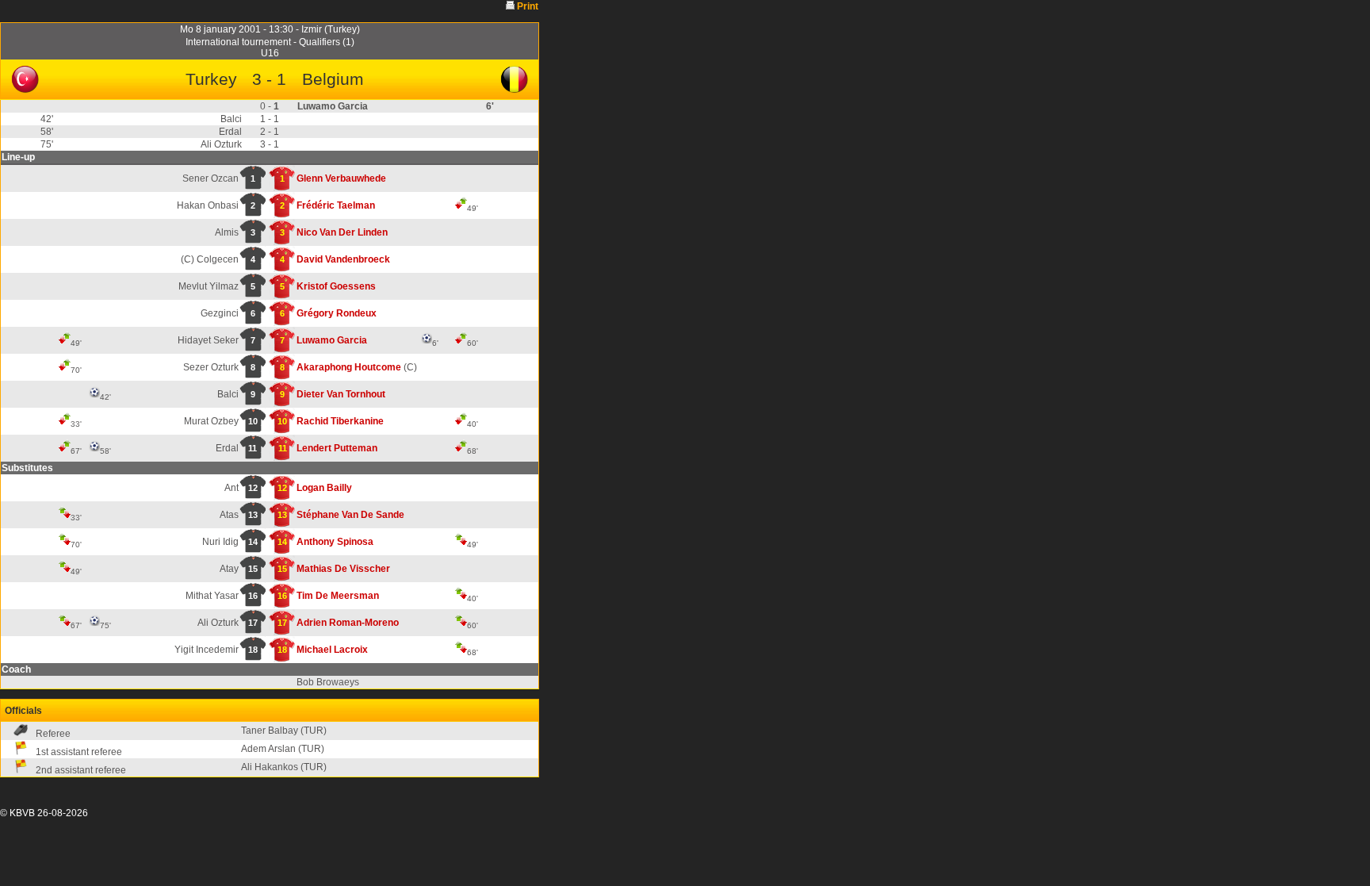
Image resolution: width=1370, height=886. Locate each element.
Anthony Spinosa (335, 541)
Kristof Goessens (336, 286)
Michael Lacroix (332, 649)
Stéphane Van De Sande (350, 514)
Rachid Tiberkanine (340, 421)
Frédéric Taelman (336, 205)
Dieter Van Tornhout (341, 394)
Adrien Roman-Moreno (348, 622)
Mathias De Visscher (343, 568)
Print (527, 6)
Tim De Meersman (338, 595)
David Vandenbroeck (343, 259)
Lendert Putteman (337, 448)
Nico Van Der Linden (342, 232)
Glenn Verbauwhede (341, 178)
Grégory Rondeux (337, 313)
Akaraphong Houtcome (349, 367)
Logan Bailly (324, 487)
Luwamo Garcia (332, 340)
